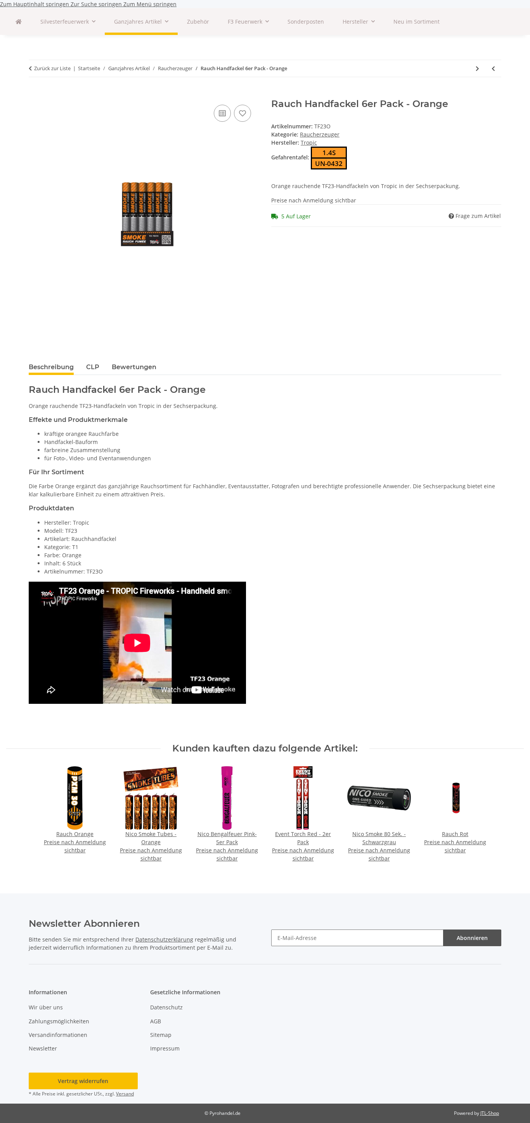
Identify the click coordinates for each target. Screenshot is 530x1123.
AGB (155, 1021)
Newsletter (43, 1048)
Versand (125, 1093)
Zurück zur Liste (52, 68)
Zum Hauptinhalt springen (35, 4)
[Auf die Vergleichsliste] (222, 113)
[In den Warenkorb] (35, 94)
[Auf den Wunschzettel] (242, 113)
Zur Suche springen (97, 4)
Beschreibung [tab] (51, 367)
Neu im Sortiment (416, 21)
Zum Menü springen (150, 4)
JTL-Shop (489, 1113)
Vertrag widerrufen (83, 1081)
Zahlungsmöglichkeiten (59, 1021)
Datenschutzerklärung (164, 939)
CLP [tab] (92, 367)
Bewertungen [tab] (134, 367)
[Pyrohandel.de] (18, 21)
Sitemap (160, 1034)
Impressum (165, 1048)
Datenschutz (166, 1007)
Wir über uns (46, 1007)
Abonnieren (472, 938)
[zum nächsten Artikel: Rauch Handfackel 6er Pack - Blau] (477, 68)
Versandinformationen (58, 1034)
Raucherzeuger (319, 134)
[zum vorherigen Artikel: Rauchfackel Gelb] (493, 68)
